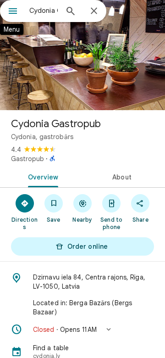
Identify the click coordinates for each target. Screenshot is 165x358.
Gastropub (27, 159)
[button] (82, 329)
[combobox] (43, 10)
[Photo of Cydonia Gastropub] (82, 55)
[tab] (41, 176)
